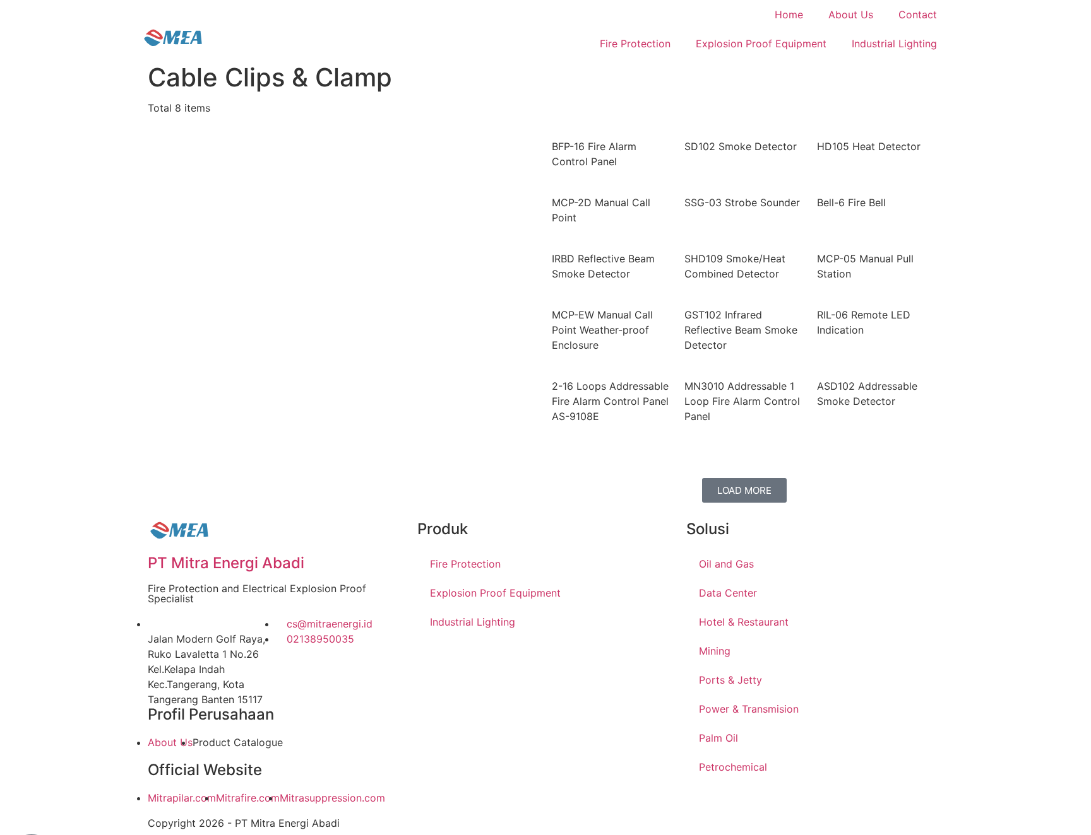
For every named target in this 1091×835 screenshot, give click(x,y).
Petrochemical (733, 767)
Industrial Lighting (894, 43)
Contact (917, 14)
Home (789, 14)
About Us (850, 14)
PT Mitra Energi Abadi (226, 563)
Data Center (728, 593)
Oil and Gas (726, 564)
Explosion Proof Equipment (761, 43)
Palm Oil (718, 738)
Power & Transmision (749, 709)
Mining (714, 651)
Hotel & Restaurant (744, 622)
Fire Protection (635, 43)
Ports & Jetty (730, 680)
